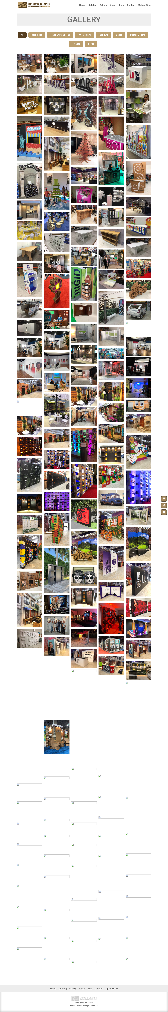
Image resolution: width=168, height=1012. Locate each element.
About (113, 5)
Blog (121, 5)
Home (82, 5)
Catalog (92, 5)
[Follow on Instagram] (164, 499)
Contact (131, 5)
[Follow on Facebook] (164, 505)
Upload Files (144, 5)
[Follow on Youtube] (164, 512)
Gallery (103, 5)
